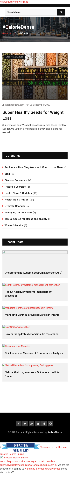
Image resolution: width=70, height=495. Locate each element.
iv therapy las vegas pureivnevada (42, 468)
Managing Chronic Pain (18, 212)
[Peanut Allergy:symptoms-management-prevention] (35, 285)
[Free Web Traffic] (35, 458)
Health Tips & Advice (16, 199)
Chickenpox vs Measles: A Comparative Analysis (34, 353)
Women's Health (14, 225)
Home (8, 33)
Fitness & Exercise (15, 186)
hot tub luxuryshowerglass (14, 1)
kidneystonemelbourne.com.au (41, 464)
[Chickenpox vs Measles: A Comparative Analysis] (35, 346)
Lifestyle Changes (15, 206)
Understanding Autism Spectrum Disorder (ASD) (33, 272)
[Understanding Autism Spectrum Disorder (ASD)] (35, 259)
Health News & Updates (18, 193)
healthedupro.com (14, 105)
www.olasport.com (10, 461)
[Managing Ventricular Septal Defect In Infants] (35, 308)
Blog (7, 173)
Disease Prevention (16, 180)
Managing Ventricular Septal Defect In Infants (32, 314)
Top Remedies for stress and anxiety (26, 218)
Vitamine (25, 461)
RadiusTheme (55, 432)
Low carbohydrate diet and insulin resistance (31, 334)
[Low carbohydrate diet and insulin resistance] (35, 327)
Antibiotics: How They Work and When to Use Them (34, 167)
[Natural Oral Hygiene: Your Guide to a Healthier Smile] (35, 365)
